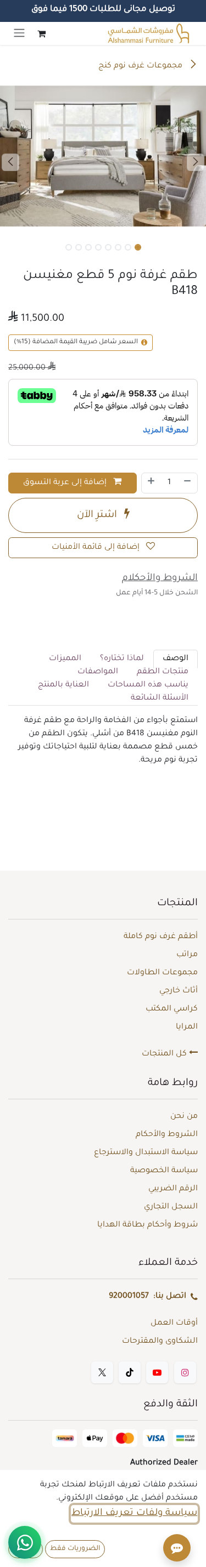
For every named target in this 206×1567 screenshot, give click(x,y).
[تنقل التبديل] (19, 33)
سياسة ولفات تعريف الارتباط (134, 1513)
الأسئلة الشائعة (159, 698)
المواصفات (97, 672)
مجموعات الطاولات (162, 973)
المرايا (187, 1027)
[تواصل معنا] (24, 1542)
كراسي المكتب (172, 1009)
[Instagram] (185, 1372)
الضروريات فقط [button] (75, 1549)
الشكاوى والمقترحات (160, 1341)
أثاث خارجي (178, 991)
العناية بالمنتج (63, 685)
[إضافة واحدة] (151, 483)
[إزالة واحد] (188, 483)
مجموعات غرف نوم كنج (141, 66)
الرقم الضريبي (173, 1189)
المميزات (65, 659)
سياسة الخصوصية (164, 1171)
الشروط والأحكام (167, 1135)
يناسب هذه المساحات (148, 685)
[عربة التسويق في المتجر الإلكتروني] (41, 33)
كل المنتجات (165, 1054)
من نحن (184, 1116)
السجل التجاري (171, 1207)
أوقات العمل (174, 1323)
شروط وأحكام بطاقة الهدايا (147, 1225)
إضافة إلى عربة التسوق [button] (66, 483)
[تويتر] (102, 1372)
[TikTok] (130, 1372)
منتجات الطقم (162, 672)
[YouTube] (157, 1372)
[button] (10, 162)
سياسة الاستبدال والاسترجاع (146, 1153)
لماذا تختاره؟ (122, 659)
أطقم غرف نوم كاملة (161, 937)
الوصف (175, 659)
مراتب (187, 955)
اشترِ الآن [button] (98, 515)
